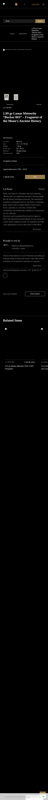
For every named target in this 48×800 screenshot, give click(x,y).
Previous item (10, 104)
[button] (42, 376)
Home (12, 34)
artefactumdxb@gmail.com (13, 270)
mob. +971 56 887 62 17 (32, 270)
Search (40, 21)
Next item (39, 104)
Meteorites (23, 34)
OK (43, 797)
